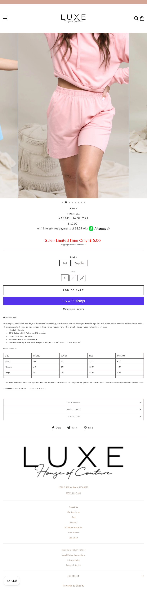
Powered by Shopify (73, 585)
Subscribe (73, 576)
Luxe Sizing (73, 402)
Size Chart (73, 538)
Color (73, 257)
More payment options (73, 309)
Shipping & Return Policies (73, 550)
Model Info (73, 409)
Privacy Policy (73, 560)
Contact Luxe (73, 512)
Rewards (73, 522)
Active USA (73, 214)
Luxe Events (73, 532)
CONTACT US (73, 416)
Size (73, 272)
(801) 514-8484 (73, 493)
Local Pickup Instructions (73, 555)
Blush (65, 263)
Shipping (64, 244)
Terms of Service (73, 565)
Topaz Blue (80, 263)
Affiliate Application (73, 527)
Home (72, 208)
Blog (73, 517)
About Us (73, 507)
